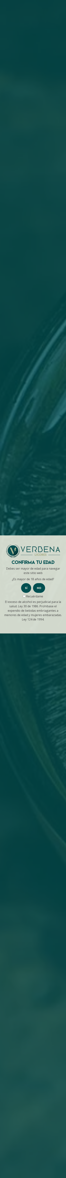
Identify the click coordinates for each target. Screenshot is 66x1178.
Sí (26, 588)
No (39, 588)
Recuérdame (34, 596)
